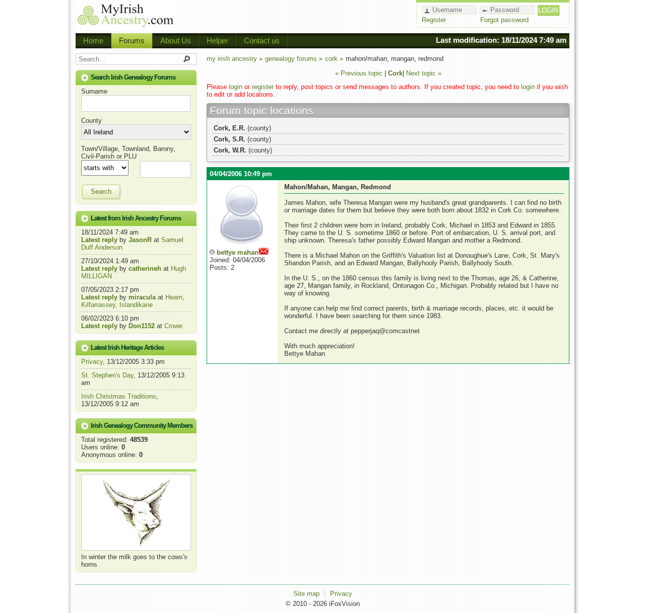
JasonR (140, 240)
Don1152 (141, 326)
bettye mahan (238, 252)
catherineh (144, 268)
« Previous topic (358, 73)
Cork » (334, 58)
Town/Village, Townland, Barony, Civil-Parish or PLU (128, 152)
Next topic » (423, 73)
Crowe (173, 326)
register (263, 87)
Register (434, 20)
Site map (306, 593)
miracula (142, 297)
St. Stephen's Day (107, 375)
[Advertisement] (295, 15)
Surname (94, 91)
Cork (395, 73)
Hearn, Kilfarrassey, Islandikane (132, 301)
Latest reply (99, 240)
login (235, 87)
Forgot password (504, 20)
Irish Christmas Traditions (118, 396)
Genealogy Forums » (293, 58)
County (91, 120)
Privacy (92, 361)
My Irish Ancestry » (235, 58)
